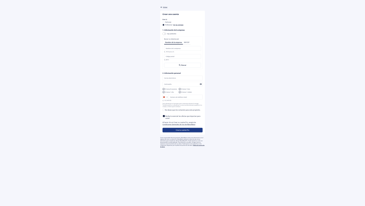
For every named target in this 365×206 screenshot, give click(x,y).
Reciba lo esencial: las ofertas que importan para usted (182, 117)
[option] (164, 97)
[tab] (173, 42)
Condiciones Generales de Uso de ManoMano (179, 124)
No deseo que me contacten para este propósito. (182, 110)
